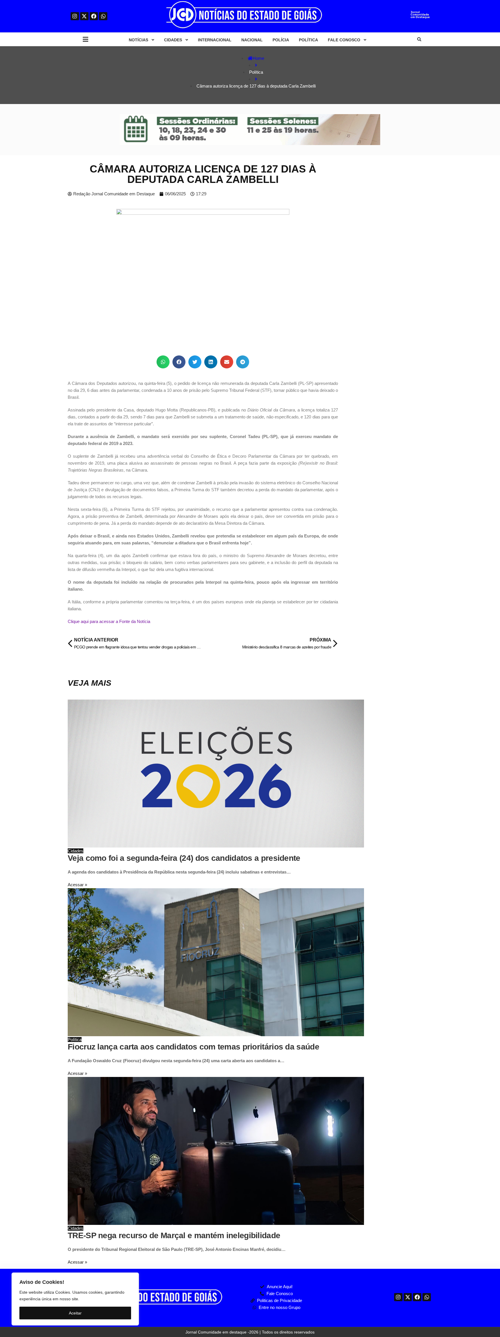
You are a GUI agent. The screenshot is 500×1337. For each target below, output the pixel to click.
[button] (85, 39)
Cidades (75, 850)
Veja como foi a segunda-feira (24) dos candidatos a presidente (184, 858)
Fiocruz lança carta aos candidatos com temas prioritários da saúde (193, 1046)
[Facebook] (94, 16)
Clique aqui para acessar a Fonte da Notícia (109, 621)
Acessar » (77, 884)
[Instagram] (75, 16)
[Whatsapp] (103, 16)
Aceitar (75, 1313)
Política (75, 1039)
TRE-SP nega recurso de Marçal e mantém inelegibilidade (174, 1235)
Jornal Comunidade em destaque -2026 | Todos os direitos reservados (250, 1332)
